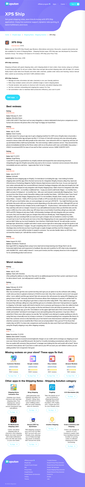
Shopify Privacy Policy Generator (55, 462)
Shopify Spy (27, 462)
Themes (26, 479)
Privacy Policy (28, 469)
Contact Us (50, 474)
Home (7, 35)
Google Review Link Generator (32, 474)
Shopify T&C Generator (53, 467)
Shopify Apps (16, 35)
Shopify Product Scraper (30, 465)
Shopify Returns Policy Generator (55, 472)
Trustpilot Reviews (52, 460)
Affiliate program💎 (44, 4)
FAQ (25, 467)
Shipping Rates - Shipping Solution (35, 35)
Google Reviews (28, 472)
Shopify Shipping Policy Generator (56, 469)
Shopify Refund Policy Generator (55, 465)
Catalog (26, 476)
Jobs (48, 479)
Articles (49, 476)
